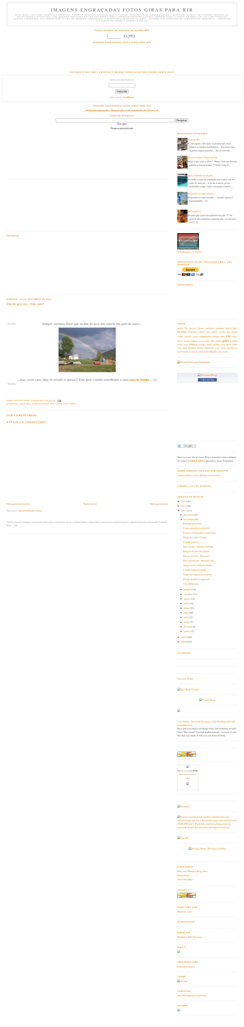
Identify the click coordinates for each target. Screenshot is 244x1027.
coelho (180, 336)
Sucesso (192, 328)
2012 (184, 506)
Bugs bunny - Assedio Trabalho (198, 546)
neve (228, 344)
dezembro (189, 514)
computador (205, 336)
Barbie (180, 328)
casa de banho (139, 379)
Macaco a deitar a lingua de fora (202, 157)
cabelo (201, 331)
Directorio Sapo (185, 879)
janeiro (187, 631)
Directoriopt (183, 875)
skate (201, 351)
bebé (235, 328)
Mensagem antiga (159, 503)
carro (214, 331)
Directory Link (184, 911)
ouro (59, 404)
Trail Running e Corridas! (189, 251)
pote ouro (69, 404)
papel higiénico (189, 348)
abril (186, 617)
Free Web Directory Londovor (191, 995)
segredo (195, 351)
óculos (225, 351)
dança (235, 336)
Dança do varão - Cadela (195, 537)
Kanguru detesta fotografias (196, 551)
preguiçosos (232, 348)
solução (212, 351)
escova (201, 341)
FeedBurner (128, 97)
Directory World (185, 678)
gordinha (233, 341)
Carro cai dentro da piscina (200, 175)
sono (220, 351)
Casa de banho (40, 404)
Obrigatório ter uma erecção (200, 193)
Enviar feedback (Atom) (29, 510)
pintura (200, 348)
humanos (202, 344)
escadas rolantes (191, 341)
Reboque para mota (192, 523)
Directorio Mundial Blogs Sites (192, 871)
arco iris (25, 404)
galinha (218, 341)
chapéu (234, 331)
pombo (217, 348)
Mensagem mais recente (18, 503)
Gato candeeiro (194, 211)
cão (228, 335)
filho (213, 341)
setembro (188, 594)
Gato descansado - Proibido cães (198, 560)
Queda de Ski (193, 139)
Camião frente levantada (195, 569)
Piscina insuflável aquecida (196, 579)
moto (223, 344)
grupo (185, 344)
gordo (179, 344)
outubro (188, 589)
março (187, 622)
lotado (209, 344)
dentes (180, 341)
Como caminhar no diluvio (196, 528)
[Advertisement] (122, 59)
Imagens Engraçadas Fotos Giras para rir (122, 10)
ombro (234, 344)
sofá (206, 351)
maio (186, 612)
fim (52, 404)
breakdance (193, 331)
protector (181, 351)
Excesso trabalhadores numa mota (199, 532)
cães (222, 336)
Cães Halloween (191, 583)
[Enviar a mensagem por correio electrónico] (59, 401)
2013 (184, 501)
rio (190, 351)
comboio (187, 336)
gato (225, 340)
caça (228, 331)
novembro (189, 519)
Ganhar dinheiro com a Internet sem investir (198, 475)
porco (223, 348)
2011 (184, 510)
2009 (184, 641)
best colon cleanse (186, 966)
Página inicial (90, 503)
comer (195, 336)
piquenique (209, 348)
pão (186, 351)
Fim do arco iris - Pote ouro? (25, 304)
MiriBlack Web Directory (189, 937)
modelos (216, 344)
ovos (179, 348)
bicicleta (182, 331)
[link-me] (183, 837)
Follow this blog (207, 380)
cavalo (222, 331)
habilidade (193, 344)
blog (183, 770)
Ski (186, 328)
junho (187, 608)
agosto (187, 598)
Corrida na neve (190, 542)
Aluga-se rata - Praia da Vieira (197, 565)
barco (228, 328)
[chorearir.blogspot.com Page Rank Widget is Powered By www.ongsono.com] (188, 689)
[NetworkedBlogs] (207, 375)
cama (208, 331)
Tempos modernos (206, 328)
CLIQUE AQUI (195, 460)
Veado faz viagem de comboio (197, 574)
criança (215, 336)
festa (207, 340)
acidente (220, 328)
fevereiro (188, 626)
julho (187, 603)
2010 (184, 637)
